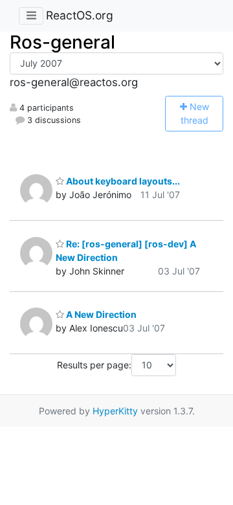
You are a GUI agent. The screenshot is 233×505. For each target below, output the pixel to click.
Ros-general (62, 42)
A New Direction (100, 314)
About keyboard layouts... (122, 180)
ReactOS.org (79, 15)
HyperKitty (115, 410)
